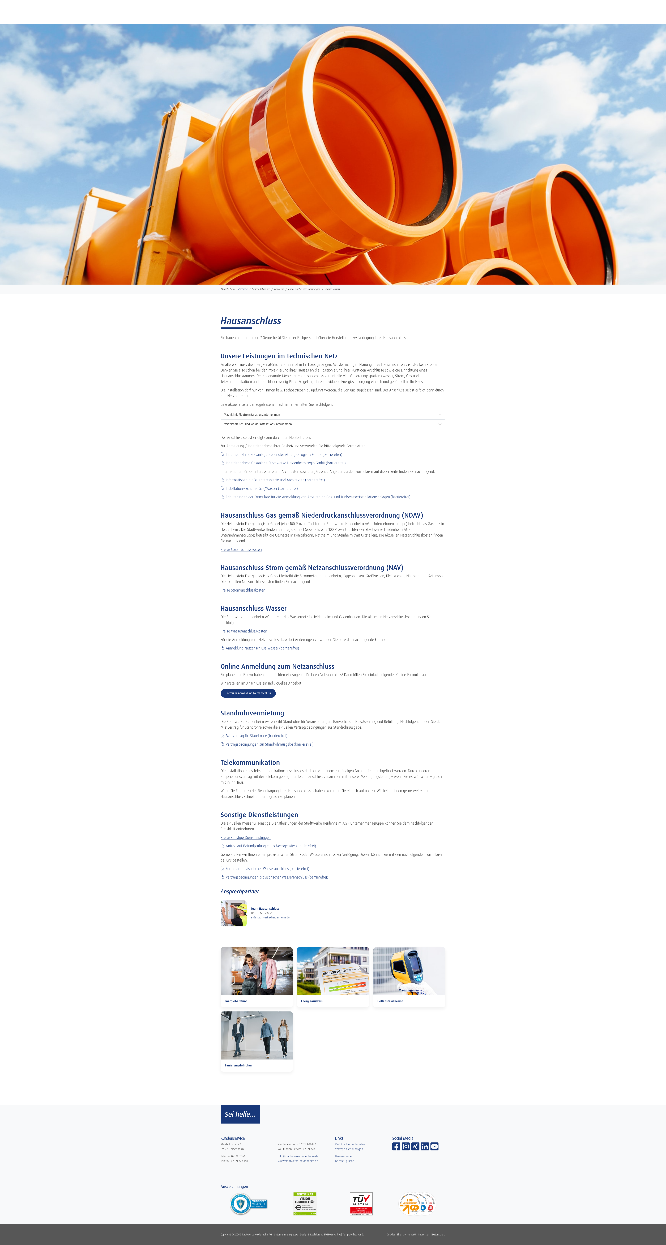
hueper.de (358, 1234)
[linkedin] (425, 1149)
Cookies (391, 1234)
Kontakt (412, 1234)
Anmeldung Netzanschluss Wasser (252, 648)
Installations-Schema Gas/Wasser (251, 488)
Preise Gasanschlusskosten (241, 549)
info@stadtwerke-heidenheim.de (298, 1156)
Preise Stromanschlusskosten (243, 590)
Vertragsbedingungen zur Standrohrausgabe (259, 744)
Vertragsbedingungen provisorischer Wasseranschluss (267, 877)
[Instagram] (406, 1149)
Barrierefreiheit (344, 1156)
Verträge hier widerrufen (350, 1144)
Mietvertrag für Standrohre (246, 735)
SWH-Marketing (332, 1234)
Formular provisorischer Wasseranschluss (257, 868)
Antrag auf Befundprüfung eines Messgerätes (261, 846)
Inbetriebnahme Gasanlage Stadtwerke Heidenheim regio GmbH (275, 463)
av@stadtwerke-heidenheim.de (270, 917)
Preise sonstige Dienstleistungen (246, 837)
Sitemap (401, 1234)
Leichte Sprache (344, 1161)
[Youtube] (434, 1149)
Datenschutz (438, 1234)
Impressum (424, 1234)
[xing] (416, 1149)
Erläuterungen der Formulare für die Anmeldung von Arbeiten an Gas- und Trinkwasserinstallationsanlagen (308, 497)
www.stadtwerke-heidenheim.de (298, 1161)
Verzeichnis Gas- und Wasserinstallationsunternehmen (258, 424)
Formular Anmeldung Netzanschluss (248, 693)
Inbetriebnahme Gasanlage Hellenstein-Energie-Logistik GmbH (274, 454)
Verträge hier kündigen (349, 1149)
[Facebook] (397, 1149)
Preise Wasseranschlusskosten (244, 631)
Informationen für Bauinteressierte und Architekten (265, 480)
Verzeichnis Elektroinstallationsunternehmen (252, 415)
